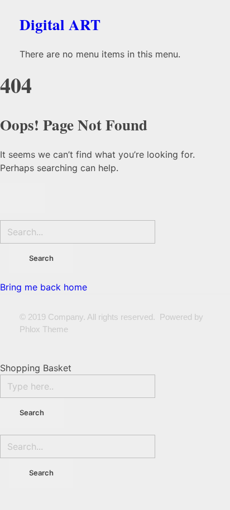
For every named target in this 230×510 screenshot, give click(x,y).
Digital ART (60, 24)
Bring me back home (43, 287)
